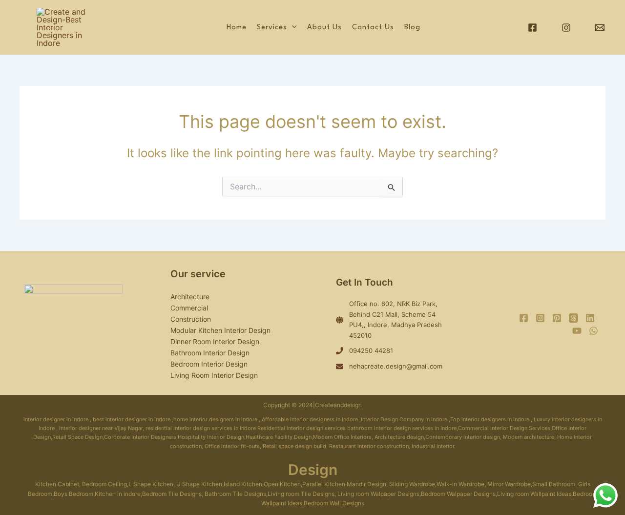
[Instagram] (566, 27)
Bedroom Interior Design (209, 364)
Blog (412, 27)
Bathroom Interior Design (210, 353)
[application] (292, 28)
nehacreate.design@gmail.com (395, 366)
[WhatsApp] (593, 330)
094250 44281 (371, 350)
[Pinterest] (557, 318)
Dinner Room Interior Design (214, 341)
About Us (324, 27)
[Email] (599, 27)
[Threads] (573, 318)
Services (272, 27)
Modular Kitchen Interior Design (220, 330)
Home (237, 27)
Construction (190, 319)
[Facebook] (532, 27)
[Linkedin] (590, 318)
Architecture (189, 296)
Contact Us (373, 27)
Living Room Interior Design (214, 375)
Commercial (189, 308)
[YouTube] (577, 330)
